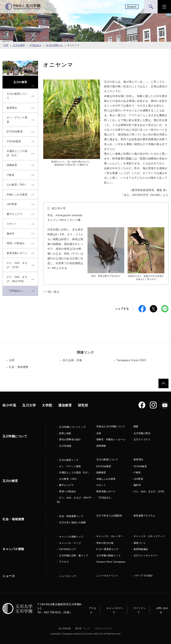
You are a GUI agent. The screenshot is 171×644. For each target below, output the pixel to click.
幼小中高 (9, 405)
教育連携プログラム (144, 515)
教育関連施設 (141, 549)
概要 (136, 426)
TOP (6, 45)
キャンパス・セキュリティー (149, 536)
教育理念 (138, 459)
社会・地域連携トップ (71, 516)
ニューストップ (67, 576)
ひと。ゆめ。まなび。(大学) (149, 491)
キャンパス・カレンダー (109, 536)
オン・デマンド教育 (70, 466)
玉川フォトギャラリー (146, 555)
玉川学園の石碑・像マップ (73, 555)
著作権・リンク (82, 628)
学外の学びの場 (104, 543)
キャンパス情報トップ (71, 536)
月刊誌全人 (35, 45)
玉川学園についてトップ (72, 427)
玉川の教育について (107, 459)
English (132, 6)
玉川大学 (29, 405)
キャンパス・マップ (70, 543)
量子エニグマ (66, 485)
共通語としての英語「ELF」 (74, 472)
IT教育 (137, 472)
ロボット (101, 485)
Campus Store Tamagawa (111, 561)
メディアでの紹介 (143, 575)
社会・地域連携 (18, 366)
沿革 (11, 360)
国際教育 (101, 472)
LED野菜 (138, 479)
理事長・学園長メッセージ (110, 439)
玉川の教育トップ (68, 460)
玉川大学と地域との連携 (72, 522)
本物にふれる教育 (106, 479)
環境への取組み (67, 491)
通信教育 (65, 405)
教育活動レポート (106, 491)
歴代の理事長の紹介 (70, 439)
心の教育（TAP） (68, 479)
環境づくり (140, 543)
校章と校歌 (65, 433)
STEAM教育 (140, 466)
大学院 (47, 405)
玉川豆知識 (65, 445)
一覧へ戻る (52, 291)
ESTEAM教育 (103, 466)
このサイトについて (103, 628)
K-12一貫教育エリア (107, 549)
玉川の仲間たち (54, 45)
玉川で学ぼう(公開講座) (109, 515)
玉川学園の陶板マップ (108, 555)
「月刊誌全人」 (104, 497)
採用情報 (101, 445)
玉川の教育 (19, 45)
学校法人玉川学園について (110, 426)
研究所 (83, 405)
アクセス (64, 561)
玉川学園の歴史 (142, 433)
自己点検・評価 (72, 360)
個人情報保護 (64, 628)
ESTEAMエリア (67, 549)
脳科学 (137, 485)
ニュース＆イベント (107, 575)
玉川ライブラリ (142, 439)
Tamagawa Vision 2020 (131, 360)
